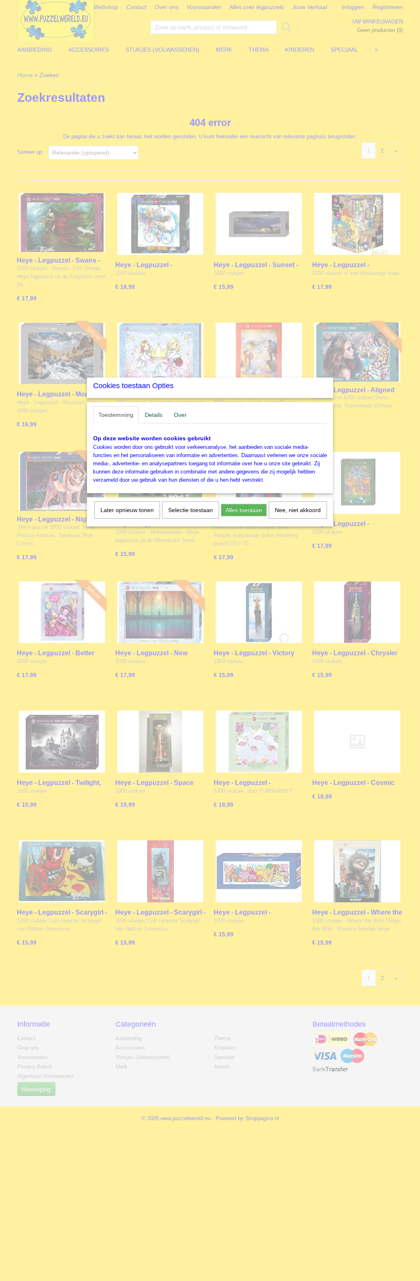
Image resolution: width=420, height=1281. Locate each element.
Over (180, 415)
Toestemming (115, 415)
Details (153, 415)
